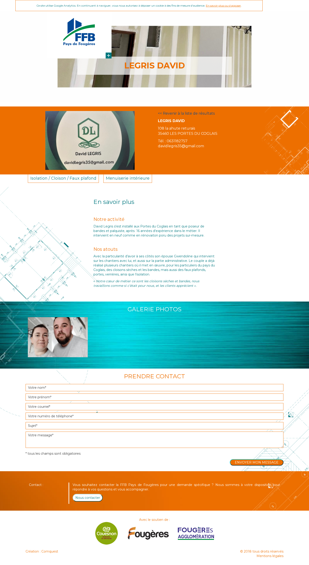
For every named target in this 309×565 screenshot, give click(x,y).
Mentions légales (270, 556)
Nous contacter (87, 498)
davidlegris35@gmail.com (181, 146)
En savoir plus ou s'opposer (223, 5)
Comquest (49, 551)
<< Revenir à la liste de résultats (186, 113)
